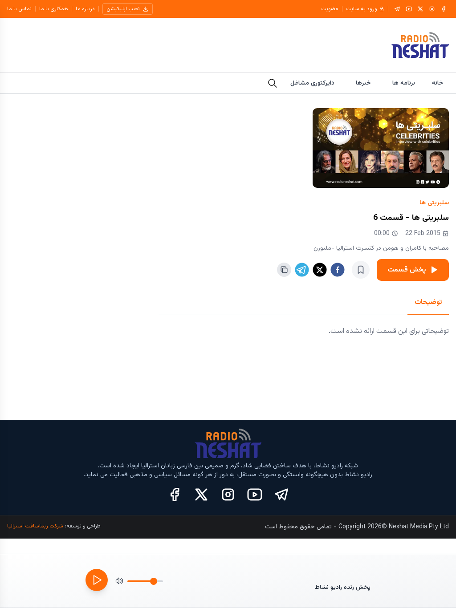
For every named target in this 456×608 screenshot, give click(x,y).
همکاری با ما (53, 8)
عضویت (329, 8)
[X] (420, 9)
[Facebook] (443, 9)
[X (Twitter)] (201, 494)
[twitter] (320, 270)
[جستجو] (273, 83)
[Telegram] (397, 9)
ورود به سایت (361, 8)
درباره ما (85, 8)
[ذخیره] (361, 270)
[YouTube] (408, 9)
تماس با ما (19, 8)
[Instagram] (432, 9)
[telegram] (302, 270)
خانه (438, 83)
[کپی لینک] (284, 270)
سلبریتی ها (434, 203)
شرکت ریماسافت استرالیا (35, 526)
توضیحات (428, 302)
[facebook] (337, 270)
